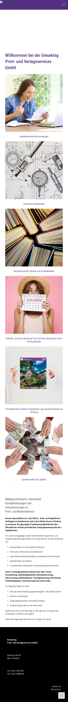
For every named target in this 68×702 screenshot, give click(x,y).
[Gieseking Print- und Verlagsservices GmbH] (12, 5)
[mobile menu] (63, 4)
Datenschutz (56, 689)
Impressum (56, 686)
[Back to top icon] (61, 695)
